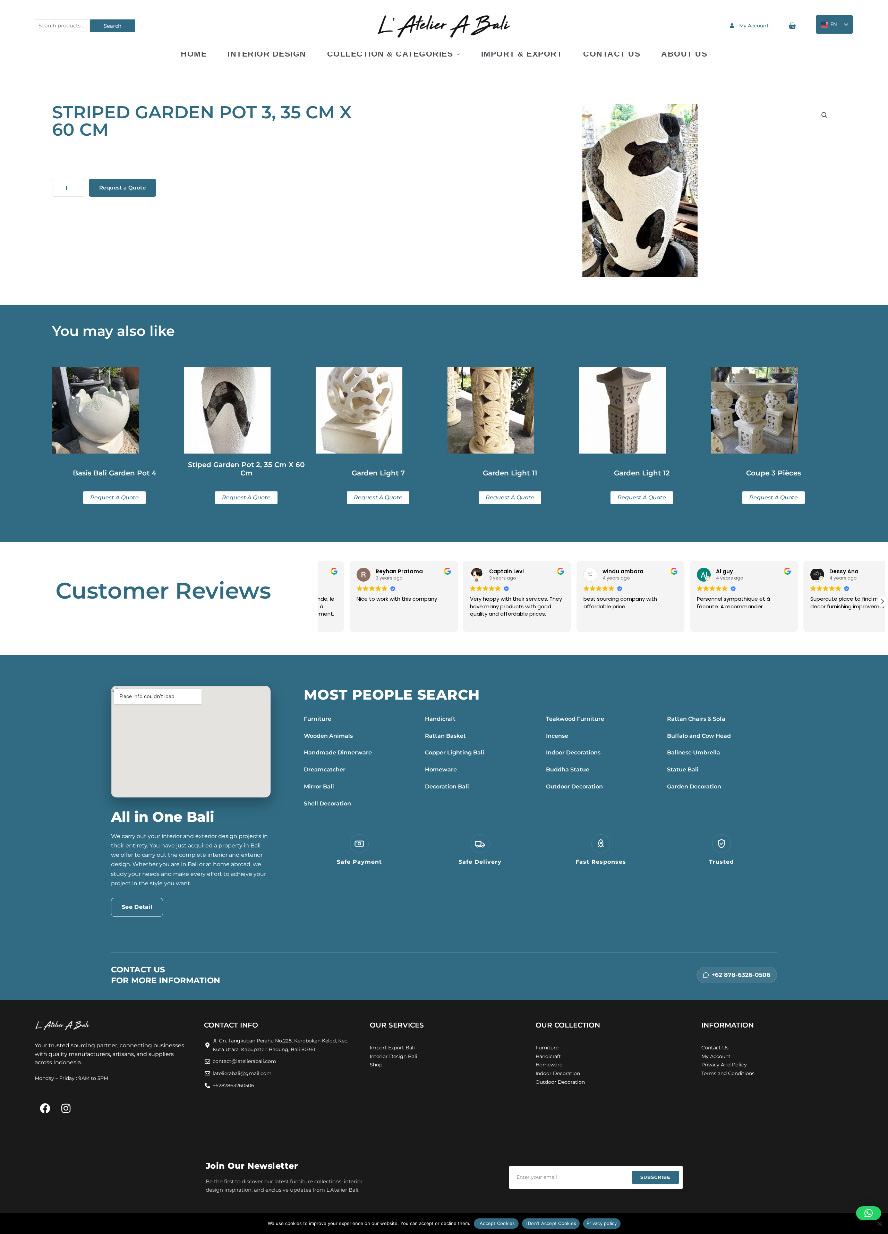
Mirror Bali (319, 786)
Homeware (441, 769)
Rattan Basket (445, 736)
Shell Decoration (327, 803)
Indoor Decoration (558, 1073)
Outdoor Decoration (574, 786)
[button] (824, 115)
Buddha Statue (567, 769)
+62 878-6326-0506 (740, 974)
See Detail (137, 907)
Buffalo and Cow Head (699, 736)
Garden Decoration (694, 786)
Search (112, 26)
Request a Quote (122, 187)
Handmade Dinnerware (338, 752)
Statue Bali (683, 769)
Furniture (317, 719)
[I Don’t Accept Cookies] (879, 1223)
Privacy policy (602, 1223)
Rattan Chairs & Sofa (696, 719)
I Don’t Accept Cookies (551, 1223)
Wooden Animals (328, 736)
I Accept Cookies (496, 1223)
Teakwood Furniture (575, 719)
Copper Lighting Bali (454, 752)
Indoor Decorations (573, 752)
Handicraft (440, 719)
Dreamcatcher (324, 769)
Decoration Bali (447, 786)
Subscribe (655, 1177)
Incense (557, 736)
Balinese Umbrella (693, 752)
